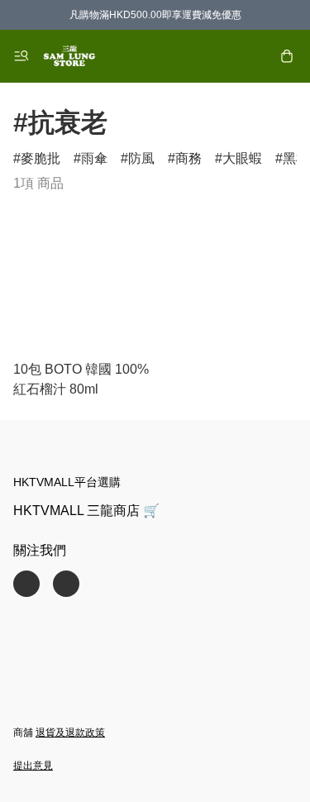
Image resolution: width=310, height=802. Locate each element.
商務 (188, 158)
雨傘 (94, 158)
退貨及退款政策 (70, 732)
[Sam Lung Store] (69, 56)
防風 (141, 158)
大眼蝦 (242, 158)
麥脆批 (40, 158)
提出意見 (33, 765)
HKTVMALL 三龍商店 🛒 (86, 511)
